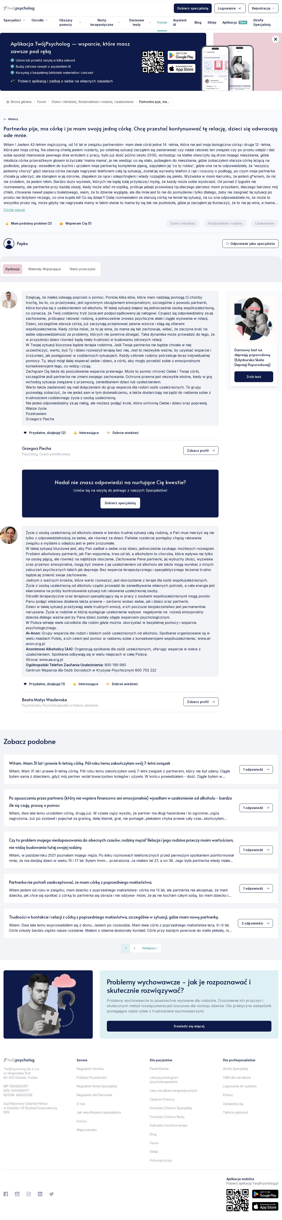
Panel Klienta (159, 1069)
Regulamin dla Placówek (94, 1095)
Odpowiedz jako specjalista (252, 243)
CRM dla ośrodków (237, 1077)
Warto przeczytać (83, 269)
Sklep (212, 22)
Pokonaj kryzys (161, 1160)
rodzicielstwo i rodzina (95, 102)
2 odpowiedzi (252, 923)
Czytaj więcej (14, 210)
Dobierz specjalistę (192, 8)
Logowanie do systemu (240, 1086)
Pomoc (82, 1121)
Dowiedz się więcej (189, 1026)
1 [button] (125, 948)
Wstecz (13, 119)
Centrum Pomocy (162, 1099)
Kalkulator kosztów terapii (168, 1125)
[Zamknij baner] (275, 39)
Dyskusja (13, 269)
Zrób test (254, 377)
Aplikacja (234, 22)
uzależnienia (124, 102)
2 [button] (134, 948)
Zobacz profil (198, 450)
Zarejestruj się (233, 1104)
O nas (81, 1104)
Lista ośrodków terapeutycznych (173, 1090)
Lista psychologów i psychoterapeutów (164, 1080)
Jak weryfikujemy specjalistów (99, 1112)
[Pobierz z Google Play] (181, 55)
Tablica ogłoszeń (235, 1112)
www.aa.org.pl (51, 659)
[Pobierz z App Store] (181, 68)
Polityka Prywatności (92, 1077)
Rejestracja (261, 8)
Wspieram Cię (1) (78, 223)
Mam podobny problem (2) (31, 223)
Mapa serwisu (87, 1130)
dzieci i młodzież (64, 102)
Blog (198, 22)
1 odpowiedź (253, 769)
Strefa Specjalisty (262, 22)
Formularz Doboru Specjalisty (171, 1108)
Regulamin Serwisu (90, 1069)
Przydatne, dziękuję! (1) (47, 684)
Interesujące (89, 433)
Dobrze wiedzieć (126, 433)
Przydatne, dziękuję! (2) (47, 433)
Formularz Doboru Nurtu (167, 1117)
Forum (162, 22)
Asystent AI (180, 22)
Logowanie (227, 8)
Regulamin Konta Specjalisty (97, 1086)
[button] (150, 948)
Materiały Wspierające (44, 269)
